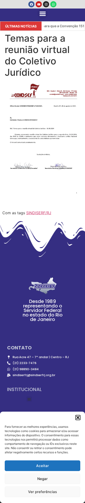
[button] (78, 417)
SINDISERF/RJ (38, 212)
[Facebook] (31, 4)
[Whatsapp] (53, 4)
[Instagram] (46, 4)
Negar (42, 478)
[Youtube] (39, 4)
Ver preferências (42, 492)
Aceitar (42, 465)
